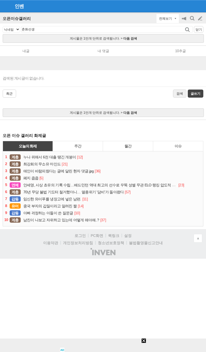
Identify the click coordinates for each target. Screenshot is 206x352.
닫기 (199, 29)
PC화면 (97, 235)
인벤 (19, 6)
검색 (179, 93)
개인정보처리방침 (78, 243)
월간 (127, 146)
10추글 (180, 51)
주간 (77, 146)
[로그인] (190, 6)
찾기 (188, 29)
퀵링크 (113, 235)
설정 (128, 235)
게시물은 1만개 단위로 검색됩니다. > (103, 38)
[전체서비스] (199, 6)
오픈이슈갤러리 (17, 18)
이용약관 (50, 243)
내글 (26, 51)
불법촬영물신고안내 (146, 243)
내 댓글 (103, 51)
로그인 (80, 235)
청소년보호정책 (111, 243)
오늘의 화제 (28, 146)
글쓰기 (200, 18)
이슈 (178, 146)
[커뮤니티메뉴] (5, 6)
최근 (9, 93)
